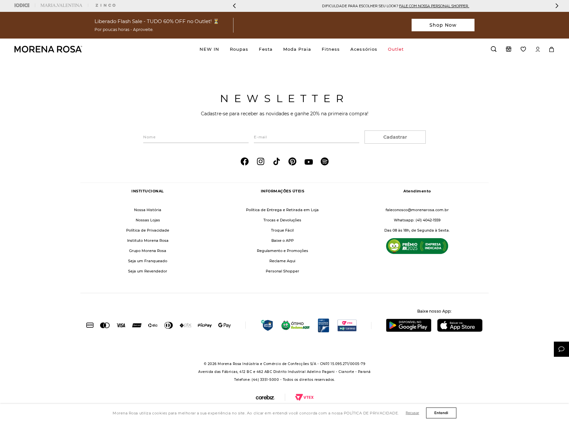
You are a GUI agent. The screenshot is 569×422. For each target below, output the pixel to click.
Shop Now (443, 25)
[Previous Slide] (234, 5)
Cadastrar (395, 137)
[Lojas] (508, 49)
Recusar (412, 412)
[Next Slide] (557, 5)
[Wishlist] (523, 48)
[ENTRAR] (537, 49)
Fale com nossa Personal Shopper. (434, 6)
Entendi (441, 412)
